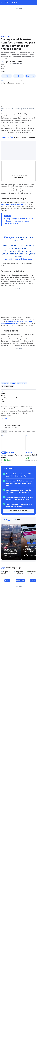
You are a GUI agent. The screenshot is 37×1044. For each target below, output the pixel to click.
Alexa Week (26, 431)
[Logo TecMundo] (11, 2)
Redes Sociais (5, 36)
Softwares (18, 431)
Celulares (10, 431)
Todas (4, 431)
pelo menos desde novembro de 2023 (13, 204)
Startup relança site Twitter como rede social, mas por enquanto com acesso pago (18, 220)
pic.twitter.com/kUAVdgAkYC (18, 259)
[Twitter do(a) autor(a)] (2, 418)
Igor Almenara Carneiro (14, 62)
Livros (33, 431)
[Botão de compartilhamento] (6, 76)
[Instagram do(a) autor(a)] (6, 418)
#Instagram (9, 237)
